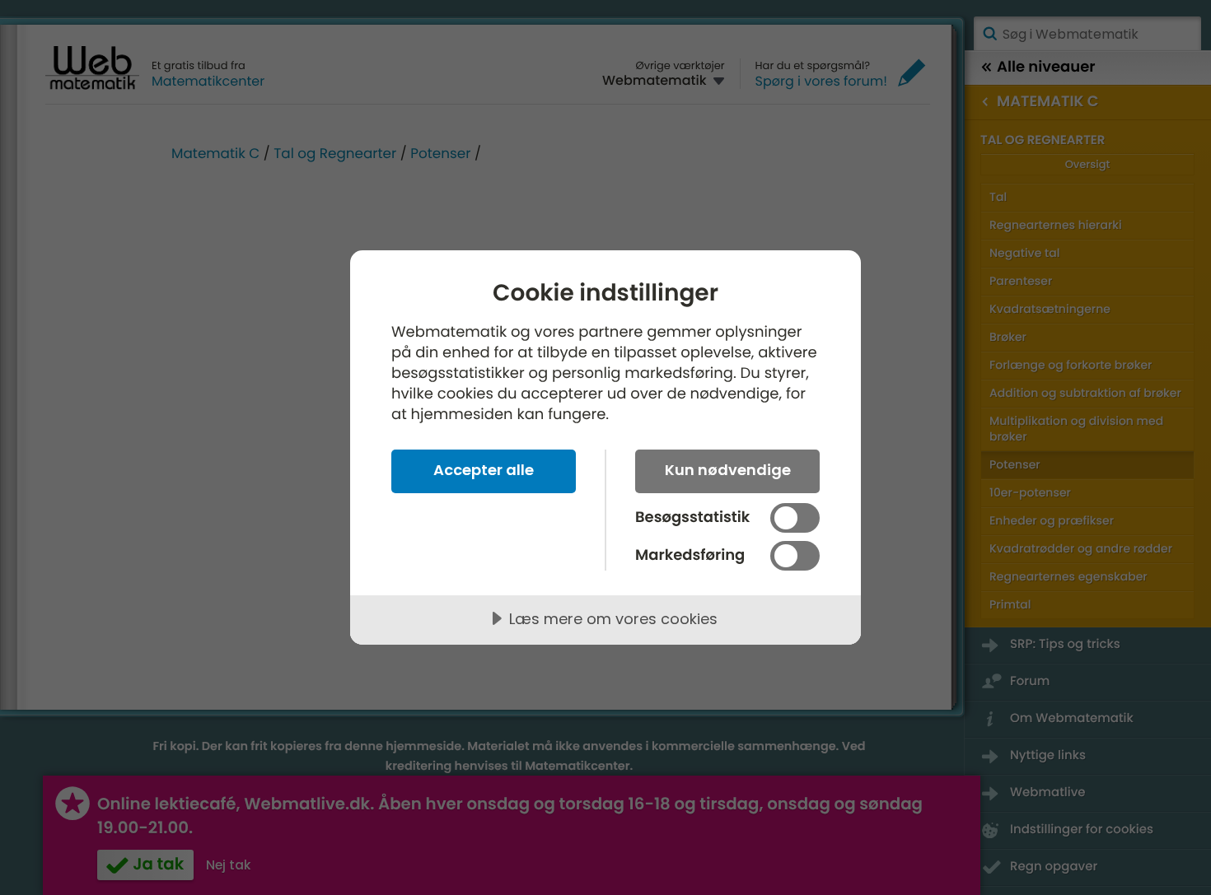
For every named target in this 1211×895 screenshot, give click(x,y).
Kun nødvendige (728, 469)
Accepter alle (483, 469)
